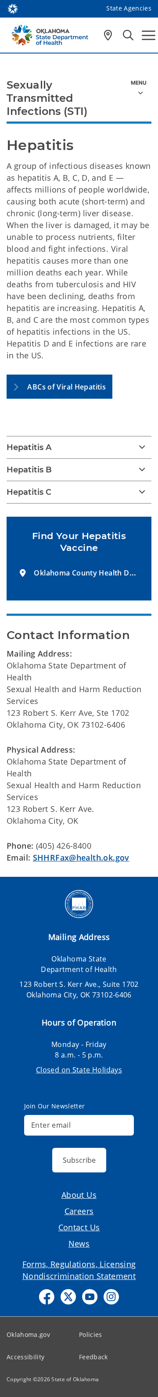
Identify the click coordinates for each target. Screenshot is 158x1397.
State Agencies (128, 8)
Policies (90, 1334)
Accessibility (25, 1357)
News (79, 1243)
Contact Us (79, 1227)
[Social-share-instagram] (111, 1296)
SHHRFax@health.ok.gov (81, 857)
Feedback (93, 1357)
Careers (79, 1211)
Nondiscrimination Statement (79, 1276)
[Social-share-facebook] (46, 1296)
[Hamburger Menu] (148, 35)
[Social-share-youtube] (89, 1296)
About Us (79, 1195)
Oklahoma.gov (28, 1334)
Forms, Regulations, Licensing (79, 1264)
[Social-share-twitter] (68, 1296)
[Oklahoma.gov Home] (13, 8)
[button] (59, 387)
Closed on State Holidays (79, 1070)
